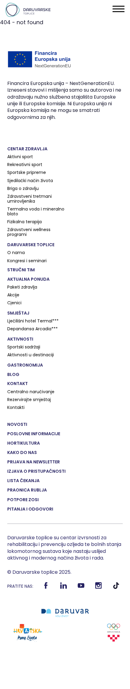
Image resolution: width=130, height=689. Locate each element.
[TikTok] (116, 588)
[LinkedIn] (63, 588)
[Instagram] (98, 588)
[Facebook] (46, 588)
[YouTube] (81, 588)
